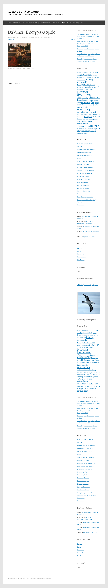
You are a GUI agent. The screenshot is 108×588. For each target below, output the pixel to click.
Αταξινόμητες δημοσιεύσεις (85, 152)
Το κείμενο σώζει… (83, 194)
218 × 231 (23, 37)
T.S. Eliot (95, 72)
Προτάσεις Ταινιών (83, 182)
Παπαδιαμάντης (84, 100)
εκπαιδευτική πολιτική (86, 112)
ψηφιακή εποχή (82, 133)
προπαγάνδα (80, 128)
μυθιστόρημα (82, 123)
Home (9, 23)
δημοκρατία (82, 107)
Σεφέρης (95, 102)
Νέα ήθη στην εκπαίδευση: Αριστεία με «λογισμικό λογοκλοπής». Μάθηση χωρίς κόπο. (88, 36)
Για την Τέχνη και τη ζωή (31, 23)
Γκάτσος (95, 75)
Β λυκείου (87, 74)
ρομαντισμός (90, 128)
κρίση (79, 121)
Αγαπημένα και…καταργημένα (50, 23)
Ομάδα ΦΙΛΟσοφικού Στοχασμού (72, 23)
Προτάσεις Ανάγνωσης (84, 179)
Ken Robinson (80, 72)
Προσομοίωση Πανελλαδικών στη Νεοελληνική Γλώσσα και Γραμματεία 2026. (87, 44)
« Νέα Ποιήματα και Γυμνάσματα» (87, 285)
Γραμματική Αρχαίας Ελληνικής (91, 77)
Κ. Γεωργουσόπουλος (86, 83)
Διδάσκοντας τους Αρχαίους (86, 161)
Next (73, 39)
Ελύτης (90, 79)
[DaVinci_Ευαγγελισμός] (19, 66)
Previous (11, 39)
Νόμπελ (96, 97)
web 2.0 (79, 147)
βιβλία (96, 104)
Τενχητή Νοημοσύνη (83, 191)
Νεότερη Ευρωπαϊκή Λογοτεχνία (85, 94)
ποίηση (94, 125)
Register (79, 248)
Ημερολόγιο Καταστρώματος (86, 167)
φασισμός (93, 131)
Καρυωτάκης (81, 87)
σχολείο (97, 128)
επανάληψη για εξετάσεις (84, 114)
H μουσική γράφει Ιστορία (85, 144)
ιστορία (88, 116)
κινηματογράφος (92, 119)
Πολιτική (85, 102)
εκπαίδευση (83, 109)
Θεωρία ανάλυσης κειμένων (85, 170)
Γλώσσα (80, 77)
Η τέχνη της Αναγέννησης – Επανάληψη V (40, 37)
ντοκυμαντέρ (83, 125)
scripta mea (87, 72)
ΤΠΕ (78, 105)
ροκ (85, 128)
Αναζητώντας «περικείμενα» (86, 149)
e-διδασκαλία (17, 23)
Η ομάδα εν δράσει (83, 164)
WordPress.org (81, 260)
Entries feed (80, 254)
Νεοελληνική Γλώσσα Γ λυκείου (85, 89)
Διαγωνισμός (81, 80)
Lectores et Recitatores (24, 11)
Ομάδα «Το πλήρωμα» (90, 237)
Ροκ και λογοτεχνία (83, 185)
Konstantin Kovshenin (44, 578)
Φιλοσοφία (80, 205)
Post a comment (12, 68)
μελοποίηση (87, 121)
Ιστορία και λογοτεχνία (84, 173)
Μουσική (94, 87)
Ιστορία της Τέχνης (83, 176)
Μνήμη (87, 87)
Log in (79, 251)
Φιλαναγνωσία (86, 104)
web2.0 (79, 75)
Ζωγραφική (81, 82)
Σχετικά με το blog (83, 188)
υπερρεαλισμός (83, 130)
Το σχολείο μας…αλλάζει (85, 197)
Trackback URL (30, 68)
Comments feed (81, 257)
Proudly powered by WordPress (16, 578)
